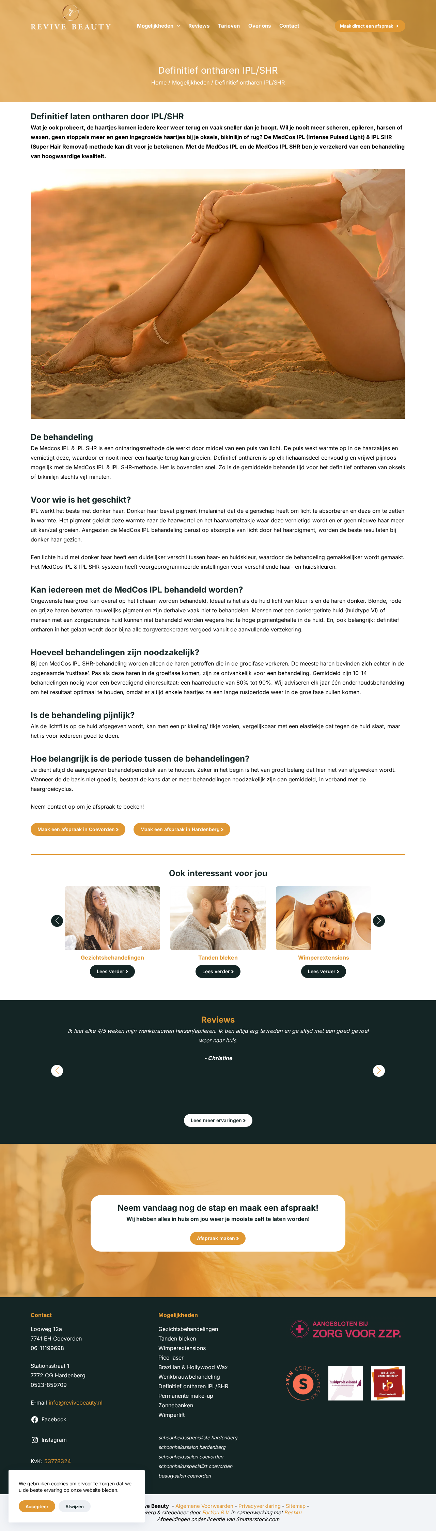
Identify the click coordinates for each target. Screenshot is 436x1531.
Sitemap (296, 1506)
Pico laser (171, 1357)
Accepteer (37, 1506)
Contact (289, 25)
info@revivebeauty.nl (76, 1402)
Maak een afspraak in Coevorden (76, 829)
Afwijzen (74, 1506)
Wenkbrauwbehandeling (189, 1376)
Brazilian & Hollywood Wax (193, 1367)
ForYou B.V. (216, 1512)
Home (159, 82)
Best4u (292, 1512)
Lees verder (110, 971)
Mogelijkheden (155, 25)
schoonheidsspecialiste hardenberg (197, 1437)
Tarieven (229, 25)
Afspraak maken (216, 1238)
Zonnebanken (175, 1405)
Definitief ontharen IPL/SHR (193, 1386)
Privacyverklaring (259, 1506)
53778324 (57, 1461)
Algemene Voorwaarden (204, 1506)
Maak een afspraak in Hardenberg (180, 829)
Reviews (198, 25)
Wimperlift (171, 1414)
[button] (57, 921)
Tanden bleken (177, 1338)
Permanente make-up (185, 1395)
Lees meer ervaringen (216, 1120)
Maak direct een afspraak (366, 26)
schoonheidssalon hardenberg (191, 1447)
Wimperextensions (182, 1348)
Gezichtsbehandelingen (188, 1329)
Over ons (259, 25)
